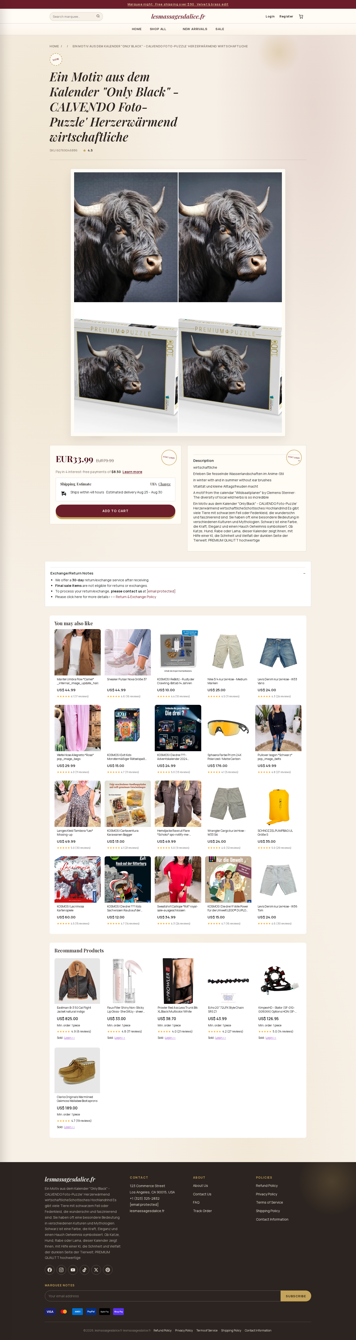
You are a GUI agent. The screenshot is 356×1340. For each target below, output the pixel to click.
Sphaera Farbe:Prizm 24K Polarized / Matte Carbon (224, 757)
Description (203, 460)
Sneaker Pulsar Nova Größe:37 (127, 679)
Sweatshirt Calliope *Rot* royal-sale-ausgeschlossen (177, 908)
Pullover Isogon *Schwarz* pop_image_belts (275, 757)
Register (286, 16)
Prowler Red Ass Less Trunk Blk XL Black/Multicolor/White (178, 1010)
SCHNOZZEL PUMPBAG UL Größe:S (275, 833)
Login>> (69, 1038)
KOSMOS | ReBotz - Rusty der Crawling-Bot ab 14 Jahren (175, 681)
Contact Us (202, 1194)
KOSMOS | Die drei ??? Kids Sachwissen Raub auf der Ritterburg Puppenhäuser (124, 909)
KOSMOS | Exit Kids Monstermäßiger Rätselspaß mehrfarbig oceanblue (126, 757)
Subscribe (296, 1296)
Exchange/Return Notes (71, 573)
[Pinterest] (108, 1270)
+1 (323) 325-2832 (145, 1198)
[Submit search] (98, 16)
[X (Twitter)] (96, 1270)
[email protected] (161, 591)
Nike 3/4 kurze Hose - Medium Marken (227, 681)
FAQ (196, 1202)
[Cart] (301, 16)
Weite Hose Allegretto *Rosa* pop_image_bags (75, 757)
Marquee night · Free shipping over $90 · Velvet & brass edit (178, 4)
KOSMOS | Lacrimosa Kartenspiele (70, 908)
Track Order (202, 1210)
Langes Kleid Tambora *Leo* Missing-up (75, 833)
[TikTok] (84, 1270)
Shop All (158, 29)
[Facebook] (49, 1270)
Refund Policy (267, 1185)
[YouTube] (73, 1270)
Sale (220, 29)
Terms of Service (269, 1202)
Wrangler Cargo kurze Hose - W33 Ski (227, 833)
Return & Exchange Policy (136, 596)
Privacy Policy (266, 1194)
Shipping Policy (268, 1210)
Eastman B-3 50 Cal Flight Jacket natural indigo (74, 1010)
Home (137, 29)
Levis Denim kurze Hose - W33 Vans (277, 681)
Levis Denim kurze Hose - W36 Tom (277, 908)
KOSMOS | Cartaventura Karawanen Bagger (123, 833)
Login (270, 16)
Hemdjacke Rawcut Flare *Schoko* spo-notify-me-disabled (173, 833)
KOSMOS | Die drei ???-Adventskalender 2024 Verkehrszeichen (172, 757)
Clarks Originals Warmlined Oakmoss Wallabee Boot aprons (77, 1099)
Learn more (132, 471)
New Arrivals (195, 29)
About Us (200, 1185)
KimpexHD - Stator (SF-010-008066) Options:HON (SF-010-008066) (276, 1010)
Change (164, 484)
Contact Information (272, 1219)
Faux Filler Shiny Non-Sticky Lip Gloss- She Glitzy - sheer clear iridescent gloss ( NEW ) (126, 1010)
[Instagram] (61, 1270)
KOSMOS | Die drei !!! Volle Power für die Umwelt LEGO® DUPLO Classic (228, 909)
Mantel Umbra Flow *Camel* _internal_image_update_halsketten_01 (77, 681)
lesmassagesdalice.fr (178, 16)
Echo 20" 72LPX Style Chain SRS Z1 (226, 1010)
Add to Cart (115, 510)
